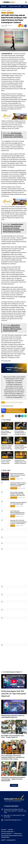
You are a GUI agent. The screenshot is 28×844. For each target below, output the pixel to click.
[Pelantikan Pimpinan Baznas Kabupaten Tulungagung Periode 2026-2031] (5, 486)
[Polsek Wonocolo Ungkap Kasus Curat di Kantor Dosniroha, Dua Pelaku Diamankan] (21, 455)
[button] (26, 2)
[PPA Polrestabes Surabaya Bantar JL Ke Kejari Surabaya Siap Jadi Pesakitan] (21, 426)
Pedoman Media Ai (6, 833)
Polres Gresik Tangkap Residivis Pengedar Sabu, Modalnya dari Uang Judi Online (17, 495)
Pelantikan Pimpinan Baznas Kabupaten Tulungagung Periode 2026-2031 (18, 484)
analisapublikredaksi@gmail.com (13, 820)
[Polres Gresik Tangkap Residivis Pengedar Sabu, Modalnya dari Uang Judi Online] (5, 495)
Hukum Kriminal (19, 457)
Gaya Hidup (5, 457)
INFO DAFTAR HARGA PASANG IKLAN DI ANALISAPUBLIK (11, 836)
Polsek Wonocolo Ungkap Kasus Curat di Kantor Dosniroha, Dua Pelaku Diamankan (20, 462)
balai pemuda (10, 402)
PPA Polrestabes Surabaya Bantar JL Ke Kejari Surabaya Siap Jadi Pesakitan (20, 432)
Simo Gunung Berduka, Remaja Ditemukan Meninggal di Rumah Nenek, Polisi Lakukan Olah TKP (7, 432)
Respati (3, 25)
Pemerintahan (10, 12)
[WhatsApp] (25, 416)
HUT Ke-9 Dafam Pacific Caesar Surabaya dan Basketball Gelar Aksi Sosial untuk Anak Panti (7, 462)
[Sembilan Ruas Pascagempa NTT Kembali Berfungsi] (5, 504)
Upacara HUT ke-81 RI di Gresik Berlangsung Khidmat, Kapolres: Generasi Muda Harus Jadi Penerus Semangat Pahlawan (18, 523)
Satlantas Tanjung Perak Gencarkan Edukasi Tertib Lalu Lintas (6, 447)
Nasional (13, 478)
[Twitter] (19, 416)
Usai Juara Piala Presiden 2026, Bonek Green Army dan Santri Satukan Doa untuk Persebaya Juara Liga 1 (21, 447)
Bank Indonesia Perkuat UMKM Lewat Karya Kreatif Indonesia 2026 (17, 475)
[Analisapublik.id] (12, 2)
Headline (4, 12)
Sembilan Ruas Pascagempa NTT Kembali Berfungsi (18, 503)
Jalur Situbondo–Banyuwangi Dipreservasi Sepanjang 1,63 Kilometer (17, 512)
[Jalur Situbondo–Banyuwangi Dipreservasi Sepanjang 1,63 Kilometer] (5, 514)
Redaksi (10, 829)
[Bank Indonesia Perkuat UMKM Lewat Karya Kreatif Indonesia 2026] (5, 476)
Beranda (3, 829)
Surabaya (20, 402)
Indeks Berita (17, 833)
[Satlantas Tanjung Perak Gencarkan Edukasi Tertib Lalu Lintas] (7, 440)
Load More (14, 785)
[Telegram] (22, 416)
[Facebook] (16, 416)
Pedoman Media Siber (7, 831)
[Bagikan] (25, 26)
